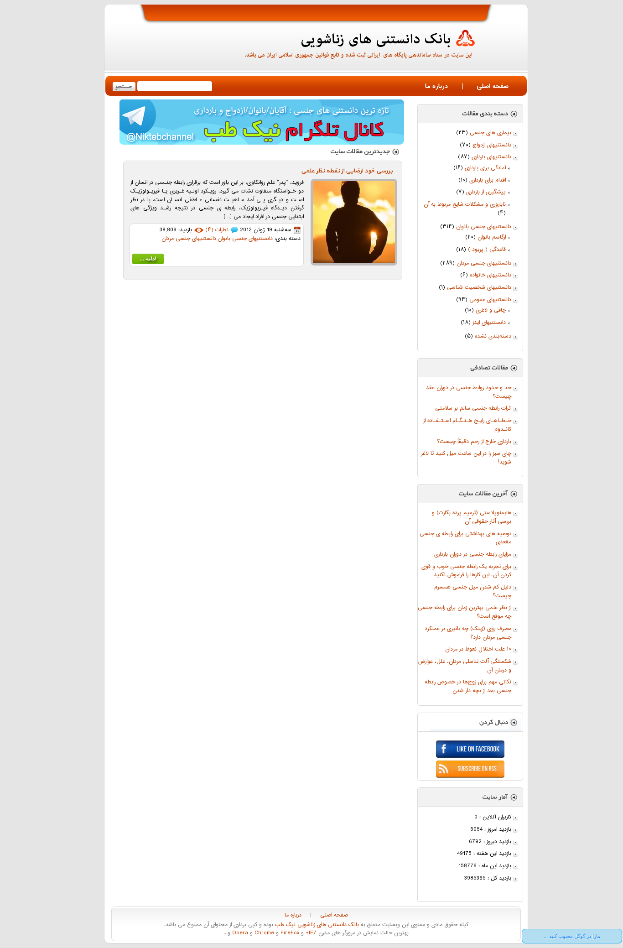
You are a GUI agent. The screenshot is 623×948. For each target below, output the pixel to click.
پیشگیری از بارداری (486, 192)
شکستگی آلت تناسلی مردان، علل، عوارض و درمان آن (464, 666)
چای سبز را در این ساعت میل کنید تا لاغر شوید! (466, 458)
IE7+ (310, 933)
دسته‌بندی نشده (493, 336)
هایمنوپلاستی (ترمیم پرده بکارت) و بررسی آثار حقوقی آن (471, 517)
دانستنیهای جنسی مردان (484, 263)
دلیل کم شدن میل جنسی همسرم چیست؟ (472, 592)
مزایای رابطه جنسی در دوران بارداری (472, 554)
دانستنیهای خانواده (490, 275)
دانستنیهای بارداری (491, 157)
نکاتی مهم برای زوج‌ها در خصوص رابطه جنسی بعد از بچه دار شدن (468, 686)
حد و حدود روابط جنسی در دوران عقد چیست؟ (468, 392)
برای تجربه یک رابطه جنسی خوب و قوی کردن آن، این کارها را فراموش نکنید (466, 571)
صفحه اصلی (493, 86)
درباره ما (436, 86)
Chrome (263, 933)
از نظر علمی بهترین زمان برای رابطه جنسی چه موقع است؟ (464, 612)
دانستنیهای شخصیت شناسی (479, 287)
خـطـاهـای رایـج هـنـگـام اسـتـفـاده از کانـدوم (467, 425)
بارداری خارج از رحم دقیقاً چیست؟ (474, 442)
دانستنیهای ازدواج (491, 145)
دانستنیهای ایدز (489, 323)
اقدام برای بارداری (487, 180)
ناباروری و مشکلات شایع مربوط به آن (465, 204)
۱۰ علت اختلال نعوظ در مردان (478, 649)
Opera (239, 933)
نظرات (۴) (216, 230)
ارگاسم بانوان (492, 237)
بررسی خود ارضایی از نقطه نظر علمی (347, 171)
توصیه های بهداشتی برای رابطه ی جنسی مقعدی (465, 538)
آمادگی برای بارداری (485, 168)
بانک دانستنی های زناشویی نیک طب (316, 925)
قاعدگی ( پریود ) (487, 250)
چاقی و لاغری (491, 310)
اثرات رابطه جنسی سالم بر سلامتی (473, 408)
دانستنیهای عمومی (490, 300)
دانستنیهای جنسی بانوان (483, 227)
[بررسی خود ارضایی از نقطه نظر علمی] (148, 261)
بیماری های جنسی (490, 133)
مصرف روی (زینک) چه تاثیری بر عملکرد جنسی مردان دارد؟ (468, 633)
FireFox (289, 933)
